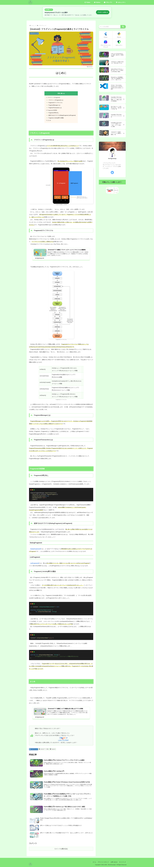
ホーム (94, 862)
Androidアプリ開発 (44, 749)
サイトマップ (122, 862)
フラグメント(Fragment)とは (55, 100)
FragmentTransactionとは (55, 107)
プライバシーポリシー (103, 862)
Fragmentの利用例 (52, 110)
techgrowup (112, 158)
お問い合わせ (114, 862)
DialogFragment (35, 548)
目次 (59, 93)
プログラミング (34, 749)
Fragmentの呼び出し (53, 112)
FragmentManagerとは (54, 105)
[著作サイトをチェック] (112, 172)
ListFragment (34, 563)
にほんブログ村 (62, 740)
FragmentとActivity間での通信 (56, 118)
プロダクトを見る (102, 12)
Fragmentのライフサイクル (55, 102)
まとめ (49, 120)
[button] (91, 489)
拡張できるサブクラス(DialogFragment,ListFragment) (62, 115)
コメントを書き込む (61, 849)
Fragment (53, 749)
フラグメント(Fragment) (53, 97)
